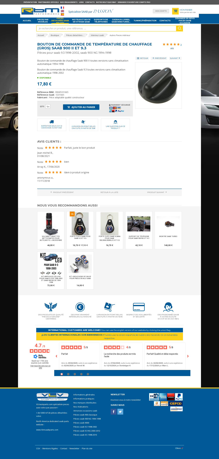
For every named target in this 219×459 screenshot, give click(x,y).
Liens (81, 2)
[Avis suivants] (188, 356)
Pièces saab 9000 (81, 422)
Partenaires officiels (48, 2)
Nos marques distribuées (84, 402)
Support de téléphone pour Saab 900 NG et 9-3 (139, 237)
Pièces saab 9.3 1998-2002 (85, 426)
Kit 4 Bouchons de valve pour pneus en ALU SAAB (80, 277)
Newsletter (74, 448)
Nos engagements (68, 2)
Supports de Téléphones (101, 20)
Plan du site (87, 448)
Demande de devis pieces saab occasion (185, 21)
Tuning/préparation (145, 20)
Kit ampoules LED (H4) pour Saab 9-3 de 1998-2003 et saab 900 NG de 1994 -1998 (50, 279)
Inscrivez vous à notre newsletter (126, 400)
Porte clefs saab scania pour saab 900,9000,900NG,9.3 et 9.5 (109, 238)
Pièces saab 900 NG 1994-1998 (87, 418)
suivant (155, 192)
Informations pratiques (83, 398)
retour (109, 192)
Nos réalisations (80, 406)
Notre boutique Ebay (106, 2)
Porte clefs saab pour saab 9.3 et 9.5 (80, 237)
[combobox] (47, 106)
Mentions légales (50, 448)
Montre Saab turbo (168, 236)
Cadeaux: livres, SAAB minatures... (121, 20)
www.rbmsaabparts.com (47, 429)
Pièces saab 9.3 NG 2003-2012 (86, 430)
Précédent (63, 192)
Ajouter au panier (83, 107)
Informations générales (84, 394)
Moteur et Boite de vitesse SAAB (81, 20)
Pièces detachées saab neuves (60, 21)
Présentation (30, 2)
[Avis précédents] (57, 356)
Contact (63, 448)
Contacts (90, 2)
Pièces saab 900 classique (85, 414)
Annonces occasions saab (85, 410)
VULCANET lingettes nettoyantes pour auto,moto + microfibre (51, 238)
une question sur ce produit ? (115, 127)
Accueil (27, 20)
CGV (38, 448)
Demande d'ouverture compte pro (134, 2)
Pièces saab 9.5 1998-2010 (85, 434)
